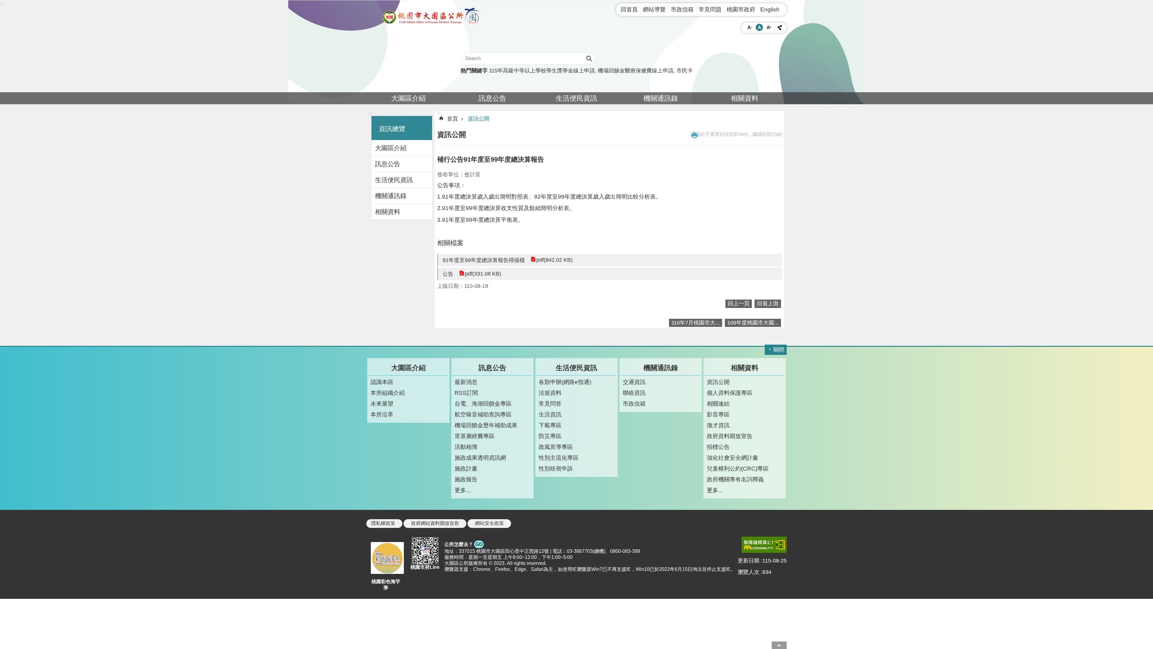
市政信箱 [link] (682, 9)
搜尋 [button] (589, 58)
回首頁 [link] (629, 9)
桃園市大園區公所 (432, 16)
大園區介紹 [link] (408, 98)
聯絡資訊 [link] (634, 392)
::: (2, 2)
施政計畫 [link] (466, 468)
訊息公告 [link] (492, 98)
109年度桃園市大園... (753, 323)
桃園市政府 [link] (741, 9)
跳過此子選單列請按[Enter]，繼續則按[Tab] (736, 134)
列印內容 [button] (694, 135)
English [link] (769, 9)
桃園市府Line (425, 567)
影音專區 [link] (718, 414)
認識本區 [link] (382, 382)
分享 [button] (779, 27)
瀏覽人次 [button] (748, 572)
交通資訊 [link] (634, 382)
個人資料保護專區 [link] (729, 392)
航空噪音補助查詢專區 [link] (483, 414)
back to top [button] (779, 645)
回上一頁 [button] (738, 303)
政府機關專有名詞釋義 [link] (735, 479)
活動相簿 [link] (466, 446)
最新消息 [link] (466, 382)
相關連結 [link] (718, 403)
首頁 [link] (452, 119)
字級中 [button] (759, 27)
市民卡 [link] (684, 71)
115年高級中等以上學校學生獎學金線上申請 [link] (542, 71)
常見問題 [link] (710, 9)
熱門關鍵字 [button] (474, 71)
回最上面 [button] (768, 303)
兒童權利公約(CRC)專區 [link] (738, 468)
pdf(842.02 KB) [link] (554, 260)
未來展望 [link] (382, 403)
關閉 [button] (778, 350)
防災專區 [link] (550, 436)
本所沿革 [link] (382, 414)
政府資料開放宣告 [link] (729, 436)
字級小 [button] (749, 27)
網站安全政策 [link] (489, 523)
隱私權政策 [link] (383, 523)
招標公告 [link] (718, 446)
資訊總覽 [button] (392, 129)
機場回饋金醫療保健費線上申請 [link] (635, 71)
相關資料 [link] (744, 98)
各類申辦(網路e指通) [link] (565, 382)
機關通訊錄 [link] (660, 98)
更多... (463, 490)
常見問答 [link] (550, 403)
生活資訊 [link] (550, 414)
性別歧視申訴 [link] (556, 468)
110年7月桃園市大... (695, 323)
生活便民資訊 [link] (576, 98)
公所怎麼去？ (463, 544)
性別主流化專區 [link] (559, 457)
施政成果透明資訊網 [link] (480, 457)
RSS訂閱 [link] (466, 392)
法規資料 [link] (550, 392)
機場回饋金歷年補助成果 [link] (486, 425)
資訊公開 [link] (478, 119)
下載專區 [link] (550, 425)
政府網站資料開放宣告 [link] (435, 523)
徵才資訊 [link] (718, 425)
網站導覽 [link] (654, 9)
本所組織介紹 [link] (388, 392)
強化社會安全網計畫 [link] (732, 457)
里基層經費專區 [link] (475, 436)
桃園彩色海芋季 (385, 584)
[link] (764, 545)
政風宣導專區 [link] (556, 446)
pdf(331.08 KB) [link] (483, 274)
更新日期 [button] (748, 561)
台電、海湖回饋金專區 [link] (483, 403)
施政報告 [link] (466, 479)
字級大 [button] (769, 27)
